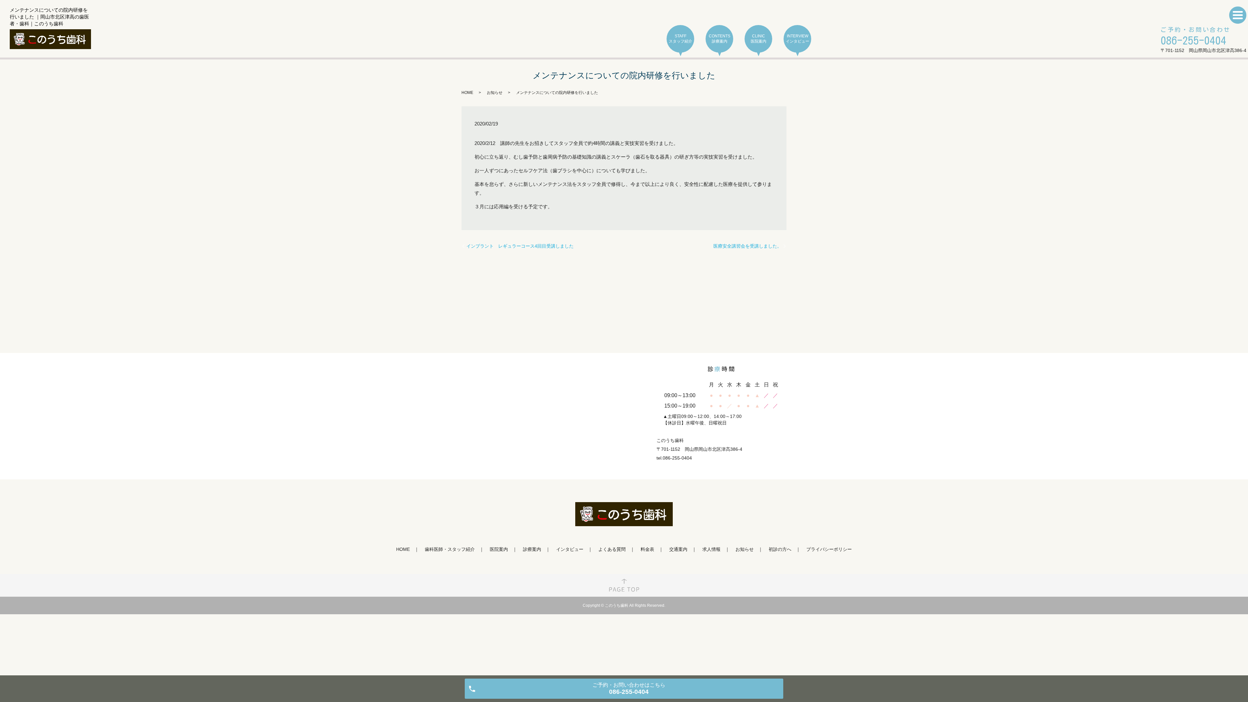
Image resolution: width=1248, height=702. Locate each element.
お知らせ (494, 92)
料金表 (647, 549)
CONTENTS (719, 39)
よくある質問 (612, 549)
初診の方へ (780, 549)
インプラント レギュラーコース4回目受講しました (520, 246)
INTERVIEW (797, 39)
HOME (467, 92)
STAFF (680, 39)
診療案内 (532, 549)
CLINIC (758, 39)
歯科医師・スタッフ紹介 (450, 549)
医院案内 (499, 549)
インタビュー (569, 549)
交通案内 (678, 549)
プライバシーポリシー (829, 549)
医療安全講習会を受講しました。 (747, 246)
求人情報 (711, 549)
